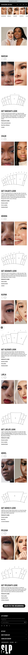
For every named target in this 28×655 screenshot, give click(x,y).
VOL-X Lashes (4, 205)
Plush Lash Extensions (6, 123)
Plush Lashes (4, 281)
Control (2, 285)
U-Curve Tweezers (5, 521)
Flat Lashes (3, 363)
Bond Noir (3, 519)
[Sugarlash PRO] (6, 4)
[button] (23, 4)
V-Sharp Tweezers (5, 600)
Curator (2, 127)
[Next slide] (5, 59)
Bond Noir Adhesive (5, 125)
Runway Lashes (4, 203)
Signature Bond (4, 207)
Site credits (12, 642)
